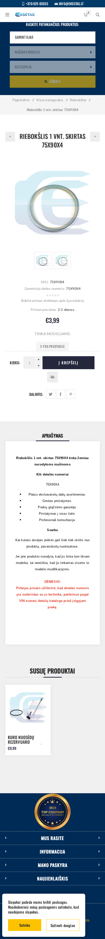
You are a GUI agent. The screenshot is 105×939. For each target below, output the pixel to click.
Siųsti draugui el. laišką (52, 377)
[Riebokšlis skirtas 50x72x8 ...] (95, 137)
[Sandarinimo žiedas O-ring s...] (10, 137)
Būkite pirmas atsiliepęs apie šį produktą (52, 300)
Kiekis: (15, 362)
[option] (42, 260)
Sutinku (24, 925)
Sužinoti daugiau (63, 925)
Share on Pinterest (70, 394)
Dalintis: (36, 394)
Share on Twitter (50, 394)
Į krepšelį (68, 362)
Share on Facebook (60, 394)
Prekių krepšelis (88, 12)
